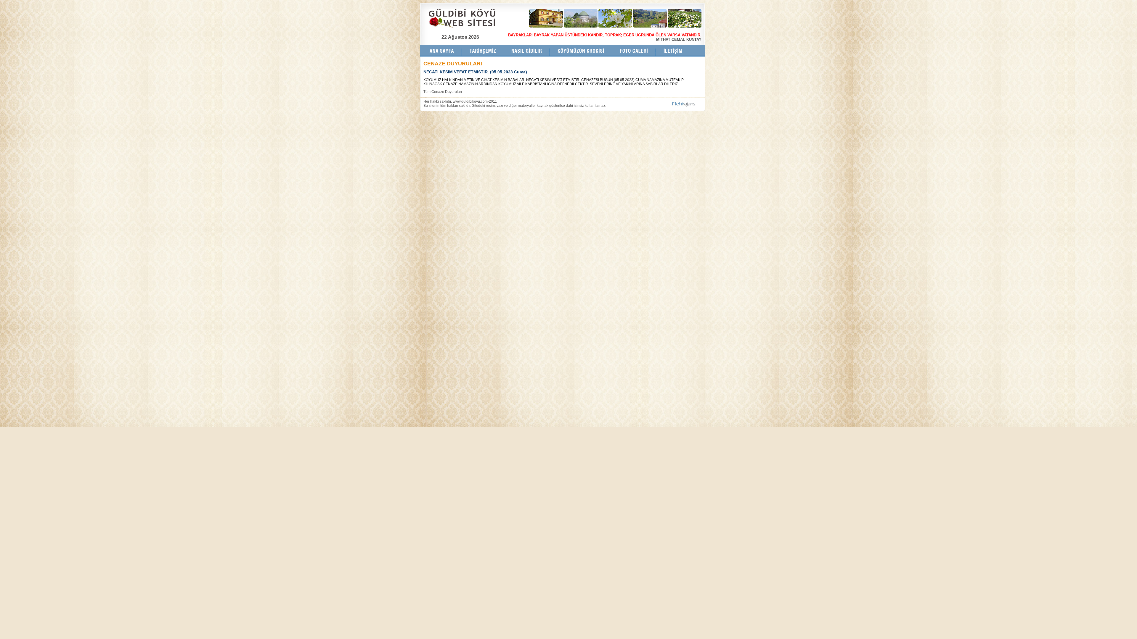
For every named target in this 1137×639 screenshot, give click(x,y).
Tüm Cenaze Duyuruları (442, 92)
